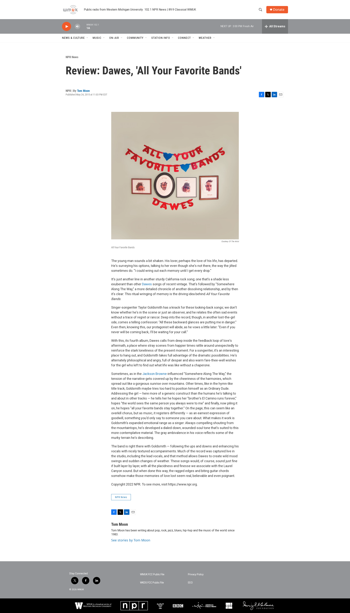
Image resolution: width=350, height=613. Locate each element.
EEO (190, 582)
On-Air (114, 37)
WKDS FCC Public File (152, 582)
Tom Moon (83, 91)
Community (135, 37)
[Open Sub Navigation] (87, 37)
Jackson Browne (154, 374)
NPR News (72, 57)
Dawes (147, 284)
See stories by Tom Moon (130, 540)
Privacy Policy (196, 574)
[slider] (83, 26)
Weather (205, 37)
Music (97, 37)
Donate (278, 9)
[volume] (77, 26)
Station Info (160, 37)
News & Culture (73, 37)
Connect (184, 37)
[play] (66, 26)
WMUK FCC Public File (152, 574)
